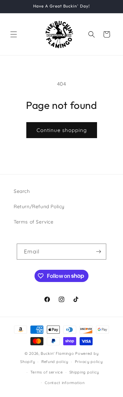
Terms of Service (34, 222)
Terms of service (46, 372)
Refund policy (54, 361)
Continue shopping (62, 130)
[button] (13, 34)
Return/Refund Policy (39, 206)
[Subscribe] (98, 252)
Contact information (64, 382)
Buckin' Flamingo (57, 353)
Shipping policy (84, 372)
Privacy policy (89, 361)
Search (22, 191)
